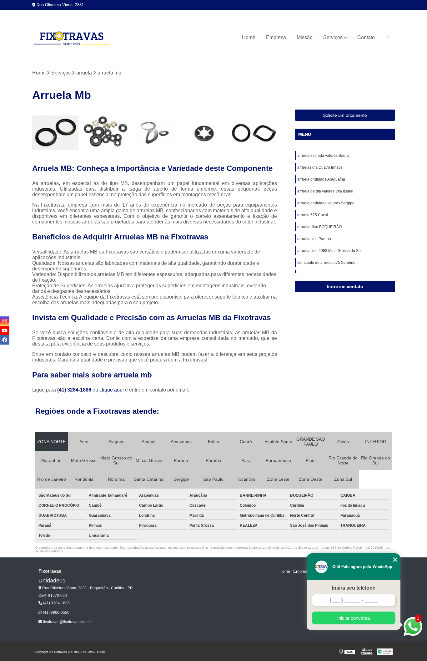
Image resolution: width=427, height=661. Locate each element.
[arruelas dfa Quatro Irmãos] (105, 133)
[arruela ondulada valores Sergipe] (253, 133)
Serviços (333, 37)
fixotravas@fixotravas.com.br (67, 622)
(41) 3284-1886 (75, 389)
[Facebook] (4, 340)
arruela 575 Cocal (312, 215)
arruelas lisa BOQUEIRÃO (319, 227)
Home (248, 37)
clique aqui (111, 389)
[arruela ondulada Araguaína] (154, 133)
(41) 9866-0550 (55, 612)
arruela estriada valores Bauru (323, 155)
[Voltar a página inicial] (71, 37)
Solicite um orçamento (345, 115)
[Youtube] (4, 330)
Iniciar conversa (353, 618)
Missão (305, 37)
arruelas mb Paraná (314, 239)
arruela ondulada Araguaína (321, 179)
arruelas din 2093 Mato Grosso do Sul (329, 251)
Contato (366, 37)
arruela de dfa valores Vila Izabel (325, 191)
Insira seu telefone (353, 588)
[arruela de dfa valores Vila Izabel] (204, 133)
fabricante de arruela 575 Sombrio (326, 262)
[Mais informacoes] (388, 37)
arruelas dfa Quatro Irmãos (320, 167)
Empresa (276, 37)
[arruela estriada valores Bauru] (55, 133)
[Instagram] (4, 321)
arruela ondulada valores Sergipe (325, 203)
